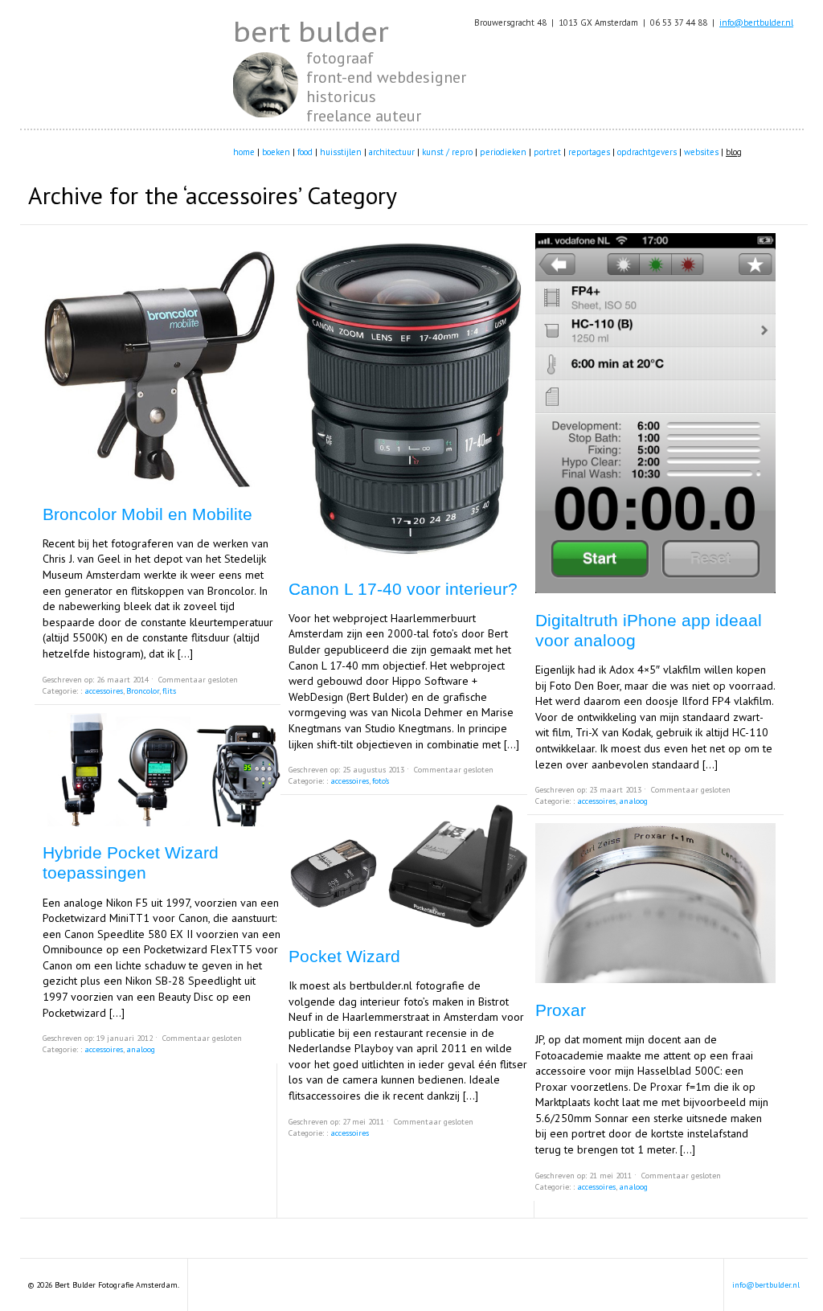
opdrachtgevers (647, 152)
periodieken (503, 152)
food (305, 152)
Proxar (560, 1010)
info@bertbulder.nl (756, 22)
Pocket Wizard (344, 956)
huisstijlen (341, 152)
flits (169, 691)
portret (547, 152)
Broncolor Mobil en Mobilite (147, 514)
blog (734, 152)
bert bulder (310, 31)
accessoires (103, 691)
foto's (380, 781)
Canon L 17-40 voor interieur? (403, 589)
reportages (589, 152)
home (244, 152)
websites (701, 152)
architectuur (392, 152)
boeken (276, 152)
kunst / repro (447, 152)
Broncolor (142, 691)
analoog (140, 1049)
